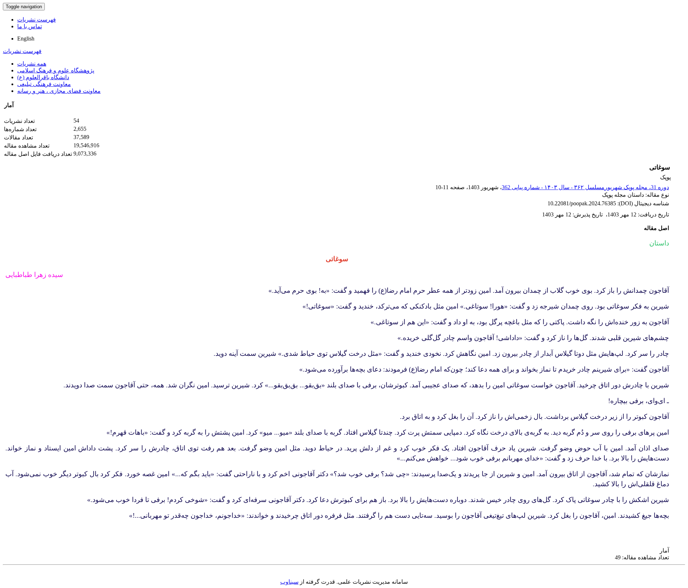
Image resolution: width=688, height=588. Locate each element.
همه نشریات (31, 64)
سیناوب (289, 582)
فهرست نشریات (36, 19)
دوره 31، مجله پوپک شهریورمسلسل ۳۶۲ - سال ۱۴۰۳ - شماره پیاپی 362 (585, 187)
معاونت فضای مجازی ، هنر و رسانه (59, 91)
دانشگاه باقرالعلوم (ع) (43, 77)
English (25, 38)
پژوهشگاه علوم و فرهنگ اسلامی (55, 70)
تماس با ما (29, 26)
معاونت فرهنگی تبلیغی (44, 84)
